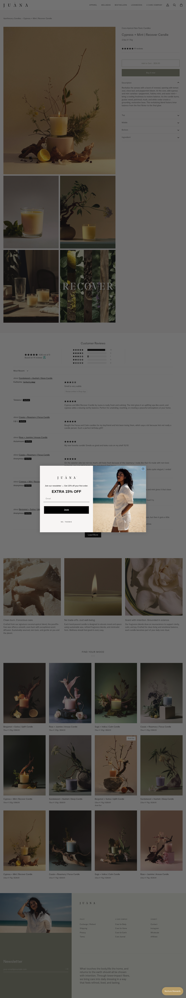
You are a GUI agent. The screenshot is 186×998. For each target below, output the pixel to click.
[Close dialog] (143, 468)
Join (66, 510)
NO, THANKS (66, 522)
